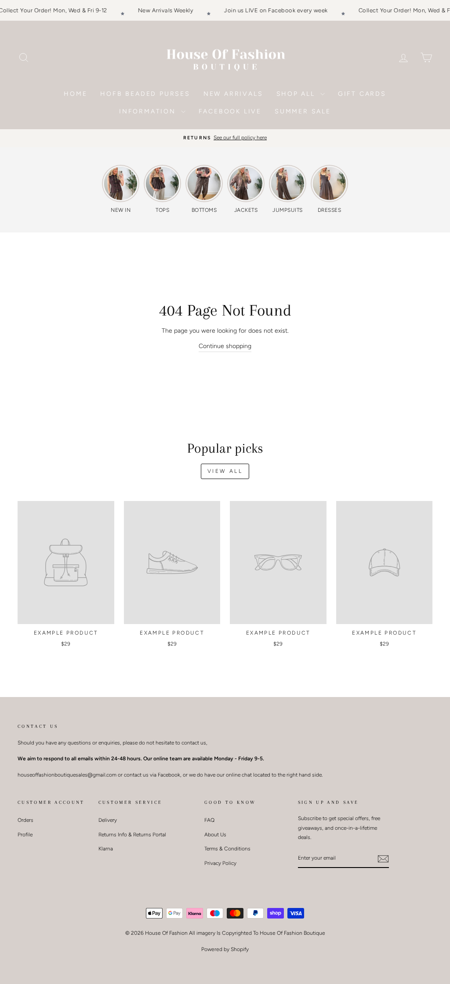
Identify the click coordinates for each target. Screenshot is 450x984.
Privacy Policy (220, 863)
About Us (215, 834)
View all (225, 471)
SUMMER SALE (303, 111)
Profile (25, 834)
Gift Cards (362, 94)
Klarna (105, 849)
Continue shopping (225, 346)
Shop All (297, 94)
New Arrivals (233, 94)
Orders (25, 820)
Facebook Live (230, 111)
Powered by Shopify (225, 949)
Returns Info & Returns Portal (132, 834)
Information (149, 111)
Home (75, 94)
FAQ (209, 820)
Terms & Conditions (227, 849)
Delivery (107, 820)
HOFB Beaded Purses (145, 94)
